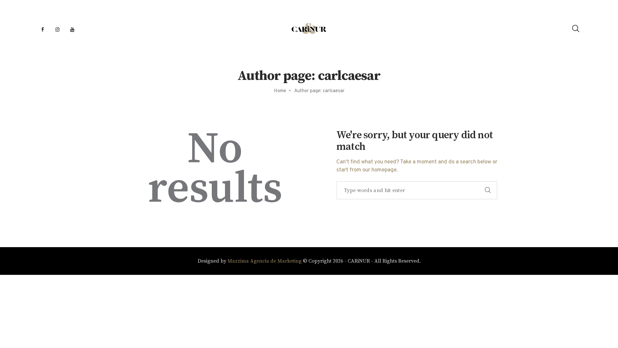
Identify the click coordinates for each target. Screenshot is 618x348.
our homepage (379, 170)
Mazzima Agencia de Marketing (265, 261)
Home (280, 91)
